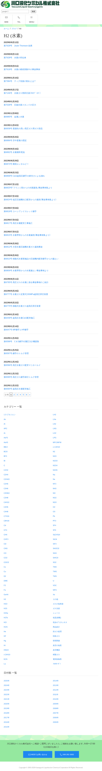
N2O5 (55, 470)
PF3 (54, 520)
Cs (5, 567)
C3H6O (7, 493)
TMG (55, 571)
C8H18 (6, 520)
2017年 (6, 717)
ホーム (6, 28)
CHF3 (6, 539)
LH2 (54, 414)
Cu (5, 571)
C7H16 (6, 516)
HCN (5, 627)
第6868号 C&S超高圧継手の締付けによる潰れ (24, 175)
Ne (54, 479)
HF (5, 636)
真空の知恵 (57, 645)
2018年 (6, 713)
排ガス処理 (57, 631)
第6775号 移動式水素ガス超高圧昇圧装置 (22, 305)
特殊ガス (56, 636)
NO (54, 493)
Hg (5, 640)
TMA (55, 567)
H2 (5, 599)
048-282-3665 (68, 754)
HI (4, 645)
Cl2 (5, 543)
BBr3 (6, 447)
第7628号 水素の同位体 (15, 57)
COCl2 (6, 562)
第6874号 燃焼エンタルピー (16, 163)
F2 (5, 585)
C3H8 (6, 497)
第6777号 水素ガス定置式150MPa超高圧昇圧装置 (26, 294)
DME (6, 580)
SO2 (54, 562)
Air (5, 419)
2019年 (6, 708)
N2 (54, 451)
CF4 (5, 530)
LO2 (54, 433)
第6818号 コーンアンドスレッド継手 (20, 211)
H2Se (6, 613)
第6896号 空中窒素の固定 (15, 140)
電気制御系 (57, 659)
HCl (5, 622)
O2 (54, 507)
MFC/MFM (57, 442)
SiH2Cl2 (56, 548)
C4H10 (6, 502)
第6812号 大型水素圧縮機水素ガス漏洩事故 (23, 246)
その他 (55, 599)
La (5, 663)
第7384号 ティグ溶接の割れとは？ (20, 80)
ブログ (14, 28)
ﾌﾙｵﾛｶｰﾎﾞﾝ (57, 663)
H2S (5, 608)
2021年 (6, 699)
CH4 (5, 534)
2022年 (6, 694)
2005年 (56, 722)
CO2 (5, 557)
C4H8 (6, 511)
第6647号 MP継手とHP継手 (16, 329)
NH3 (54, 488)
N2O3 (55, 460)
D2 (5, 576)
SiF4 (54, 543)
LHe (54, 419)
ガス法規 (56, 608)
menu (31, 22)
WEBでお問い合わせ (39, 754)
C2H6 (6, 483)
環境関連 (56, 640)
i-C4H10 (7, 654)
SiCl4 (55, 539)
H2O (5, 603)
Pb (54, 516)
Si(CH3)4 (56, 534)
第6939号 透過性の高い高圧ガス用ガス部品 (23, 128)
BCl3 (5, 451)
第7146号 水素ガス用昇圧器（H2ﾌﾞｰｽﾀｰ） (22, 92)
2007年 (56, 713)
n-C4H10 (56, 447)
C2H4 (6, 474)
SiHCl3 (55, 557)
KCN (5, 659)
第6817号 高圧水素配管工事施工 (18, 222)
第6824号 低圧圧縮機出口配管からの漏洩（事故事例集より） (30, 199)
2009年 (56, 703)
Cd (5, 525)
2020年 (6, 703)
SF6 (54, 530)
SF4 (54, 525)
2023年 (6, 690)
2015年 (6, 726)
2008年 (56, 708)
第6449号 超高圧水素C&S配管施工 (19, 317)
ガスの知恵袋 (58, 603)
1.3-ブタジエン (10, 414)
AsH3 (6, 442)
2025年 (6, 680)
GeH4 (6, 594)
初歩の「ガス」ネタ (60, 622)
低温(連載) (57, 617)
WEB (6, 22)
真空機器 (56, 650)
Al (4, 424)
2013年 (56, 685)
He (5, 631)
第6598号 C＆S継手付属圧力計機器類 (21, 341)
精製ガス (56, 654)
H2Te (6, 617)
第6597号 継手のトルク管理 (16, 353)
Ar (4, 433)
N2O (54, 456)
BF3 (5, 456)
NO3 (54, 502)
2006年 (56, 717)
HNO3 (6, 650)
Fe (5, 590)
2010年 (56, 699)
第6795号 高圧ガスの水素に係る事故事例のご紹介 (26, 282)
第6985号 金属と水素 (14, 116)
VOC (55, 585)
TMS (55, 576)
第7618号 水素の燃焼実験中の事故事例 (22, 69)
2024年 (6, 685)
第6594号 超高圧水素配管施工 (17, 388)
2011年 (55, 694)
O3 (54, 511)
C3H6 (6, 488)
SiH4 (55, 553)
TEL (19, 22)
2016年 (6, 722)
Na (54, 474)
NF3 (54, 483)
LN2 (54, 424)
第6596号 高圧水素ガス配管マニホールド (22, 364)
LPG (54, 437)
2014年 (56, 680)
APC (5, 428)
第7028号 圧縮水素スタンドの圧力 (20, 104)
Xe (54, 594)
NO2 (54, 497)
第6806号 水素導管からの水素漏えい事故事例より (26, 270)
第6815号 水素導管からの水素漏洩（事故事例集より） (27, 234)
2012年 (56, 690)
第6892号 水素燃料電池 (14, 152)
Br (4, 460)
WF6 (55, 590)
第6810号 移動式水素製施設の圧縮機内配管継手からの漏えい (31, 258)
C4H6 (6, 507)
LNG (54, 428)
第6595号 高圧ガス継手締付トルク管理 (21, 376)
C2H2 (6, 470)
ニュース (56, 613)
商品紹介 (56, 627)
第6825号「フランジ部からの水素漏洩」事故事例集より (28, 187)
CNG (6, 548)
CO (5, 553)
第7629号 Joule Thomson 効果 (18, 45)
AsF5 (6, 437)
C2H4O (7, 479)
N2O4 (55, 465)
